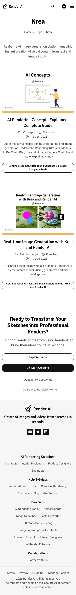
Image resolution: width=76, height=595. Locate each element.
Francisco (49, 132)
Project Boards (52, 509)
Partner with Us (38, 560)
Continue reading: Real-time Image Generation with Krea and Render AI (38, 285)
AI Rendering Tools (27, 509)
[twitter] (38, 432)
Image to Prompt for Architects (38, 530)
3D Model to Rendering (38, 523)
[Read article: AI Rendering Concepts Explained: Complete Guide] (38, 90)
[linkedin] (46, 432)
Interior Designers (33, 463)
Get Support (50, 493)
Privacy (23, 573)
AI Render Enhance (38, 544)
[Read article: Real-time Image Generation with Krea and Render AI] (38, 212)
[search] (54, 6)
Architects (11, 463)
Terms (11, 573)
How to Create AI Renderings (49, 486)
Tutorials (25, 254)
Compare (23, 493)
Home (28, 32)
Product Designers (59, 463)
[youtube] (30, 432)
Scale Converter (50, 516)
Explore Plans (38, 357)
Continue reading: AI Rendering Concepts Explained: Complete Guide (38, 167)
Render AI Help (17, 486)
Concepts (29, 132)
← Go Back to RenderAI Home (38, 390)
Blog (36, 493)
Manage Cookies (58, 573)
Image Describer (26, 516)
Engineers (38, 471)
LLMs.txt (37, 573)
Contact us (45, 380)
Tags (39, 32)
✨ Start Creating (38, 368)
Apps (35, 254)
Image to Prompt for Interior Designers (38, 537)
